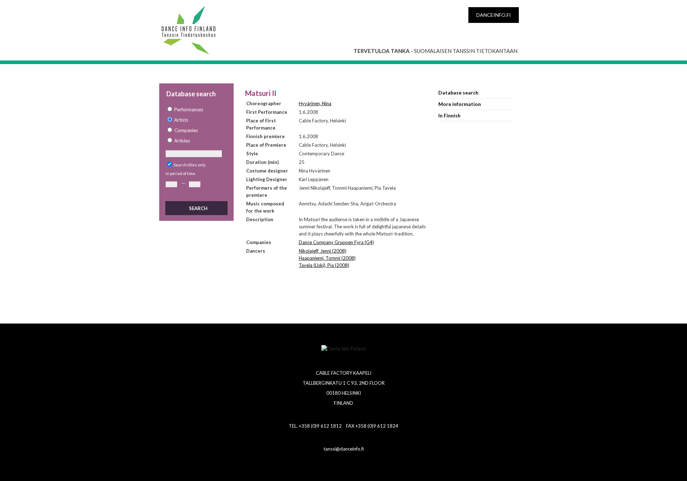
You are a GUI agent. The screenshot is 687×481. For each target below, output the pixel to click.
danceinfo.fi (493, 15)
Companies (186, 130)
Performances (188, 109)
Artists (181, 120)
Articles (182, 141)
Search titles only (190, 164)
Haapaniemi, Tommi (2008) (327, 258)
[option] (196, 110)
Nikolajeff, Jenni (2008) (322, 251)
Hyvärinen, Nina (315, 103)
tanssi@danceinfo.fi (343, 449)
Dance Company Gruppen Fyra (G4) (336, 242)
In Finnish (449, 115)
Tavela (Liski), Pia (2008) (324, 265)
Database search (458, 92)
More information (459, 104)
